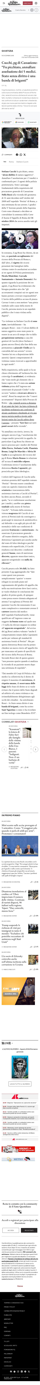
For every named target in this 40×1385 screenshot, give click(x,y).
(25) (37, 915)
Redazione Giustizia (14, 767)
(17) (37, 946)
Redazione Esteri (9, 916)
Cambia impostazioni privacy (14, 1311)
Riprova (20, 1286)
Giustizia (7, 50)
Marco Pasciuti (8, 969)
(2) (27, 767)
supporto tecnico (7, 1279)
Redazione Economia (11, 882)
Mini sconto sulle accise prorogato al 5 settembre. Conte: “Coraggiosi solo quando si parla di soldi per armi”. (19, 828)
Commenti (8, 155)
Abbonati (28, 3)
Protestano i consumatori (14, 833)
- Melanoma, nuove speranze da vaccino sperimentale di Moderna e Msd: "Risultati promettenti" (19, 1128)
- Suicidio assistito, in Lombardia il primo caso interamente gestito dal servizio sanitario (18, 1112)
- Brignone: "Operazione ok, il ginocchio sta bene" (19, 1103)
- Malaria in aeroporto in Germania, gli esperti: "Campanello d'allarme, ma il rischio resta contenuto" (18, 1117)
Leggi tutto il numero (20, 1084)
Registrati (29, 1230)
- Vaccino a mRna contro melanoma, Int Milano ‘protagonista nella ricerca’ (19, 1133)
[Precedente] (4, 749)
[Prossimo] (35, 749)
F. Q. (4, 85)
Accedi (11, 1230)
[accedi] (36, 3)
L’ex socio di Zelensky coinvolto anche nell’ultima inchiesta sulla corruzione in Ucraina (14, 960)
